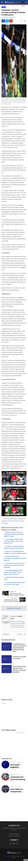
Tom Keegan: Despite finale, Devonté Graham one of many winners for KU (13, 541)
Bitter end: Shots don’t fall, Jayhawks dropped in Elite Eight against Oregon (14, 534)
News (4, 703)
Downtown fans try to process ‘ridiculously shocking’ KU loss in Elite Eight (14, 565)
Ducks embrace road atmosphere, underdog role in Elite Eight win (15, 558)
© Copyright (6, 856)
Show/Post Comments (14, 608)
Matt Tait (5, 17)
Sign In (23, 5)
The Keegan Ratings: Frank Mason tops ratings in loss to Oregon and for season (13, 572)
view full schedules (20, 732)
